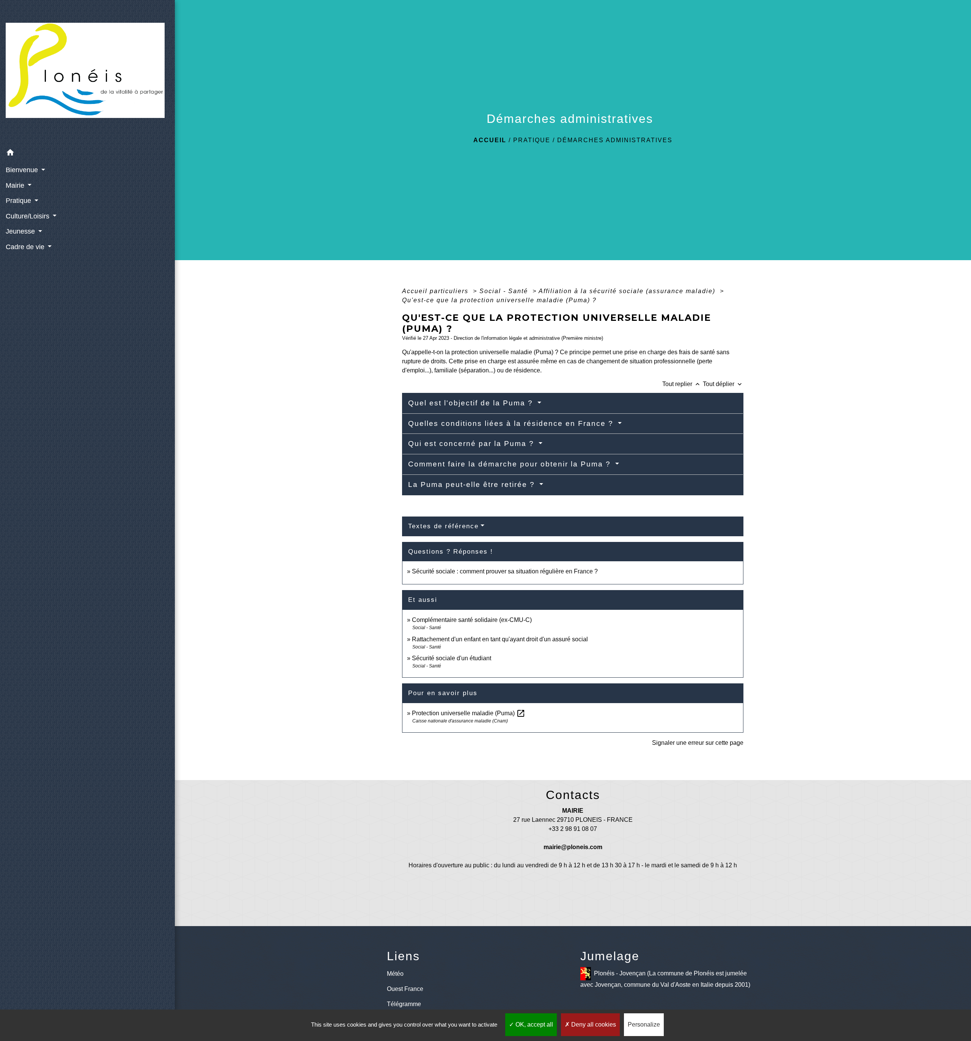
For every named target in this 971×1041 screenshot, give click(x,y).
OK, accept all (533, 1024)
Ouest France (405, 989)
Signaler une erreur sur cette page (697, 743)
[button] (87, 153)
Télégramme (404, 1004)
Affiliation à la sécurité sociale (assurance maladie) (628, 291)
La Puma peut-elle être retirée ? (472, 484)
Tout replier (681, 384)
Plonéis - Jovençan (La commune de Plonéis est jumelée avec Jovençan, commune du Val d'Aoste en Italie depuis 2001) (665, 979)
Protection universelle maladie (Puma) (468, 713)
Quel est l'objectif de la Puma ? (472, 403)
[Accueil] (87, 72)
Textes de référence (443, 526)
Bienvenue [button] (23, 170)
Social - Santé (504, 291)
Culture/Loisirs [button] (28, 216)
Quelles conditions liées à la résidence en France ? (512, 423)
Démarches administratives (614, 140)
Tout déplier (723, 384)
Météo (395, 973)
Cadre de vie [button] (26, 247)
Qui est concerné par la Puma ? (472, 443)
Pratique (531, 140)
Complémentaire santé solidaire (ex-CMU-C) (472, 620)
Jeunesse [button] (21, 231)
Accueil (489, 140)
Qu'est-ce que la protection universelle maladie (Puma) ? (499, 300)
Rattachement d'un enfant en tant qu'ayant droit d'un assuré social (500, 639)
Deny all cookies (593, 1024)
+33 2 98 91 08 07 (572, 829)
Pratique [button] (19, 200)
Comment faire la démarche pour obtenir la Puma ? (510, 464)
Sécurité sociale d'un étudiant (451, 658)
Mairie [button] (16, 185)
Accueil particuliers (436, 291)
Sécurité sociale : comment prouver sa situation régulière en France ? (505, 571)
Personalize (644, 1024)
